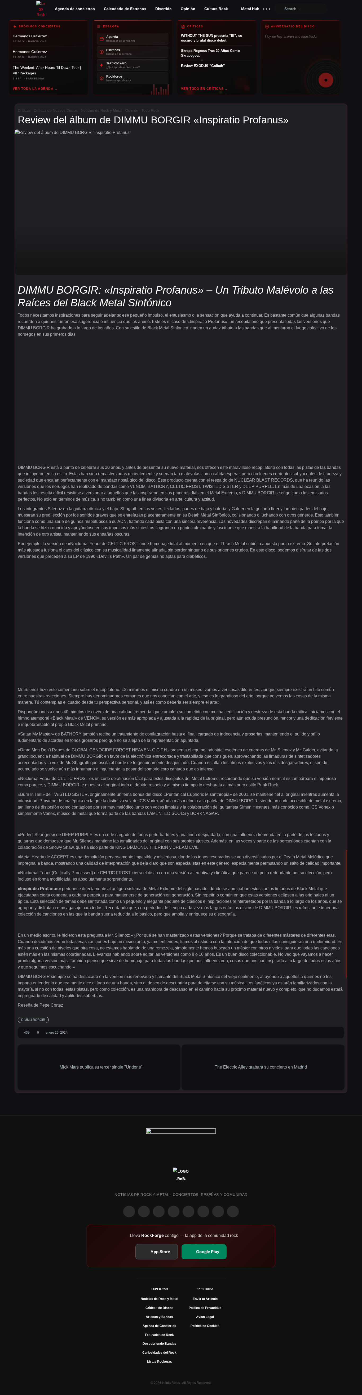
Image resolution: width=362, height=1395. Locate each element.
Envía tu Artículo (205, 1298)
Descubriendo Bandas (159, 1343)
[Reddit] (188, 1211)
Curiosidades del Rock (159, 1352)
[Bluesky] (218, 1211)
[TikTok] (173, 1211)
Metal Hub (249, 9)
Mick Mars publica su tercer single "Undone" (101, 1067)
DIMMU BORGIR (33, 1020)
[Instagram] (144, 1211)
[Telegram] (233, 1211)
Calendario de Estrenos (125, 9)
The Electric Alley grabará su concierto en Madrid (261, 1067)
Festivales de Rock (159, 1334)
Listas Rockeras (159, 1361)
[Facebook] (129, 1211)
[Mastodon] (203, 1211)
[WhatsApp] (159, 1211)
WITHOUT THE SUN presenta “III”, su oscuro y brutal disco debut (211, 38)
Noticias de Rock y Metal (101, 110)
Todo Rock (150, 110)
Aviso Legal (205, 1316)
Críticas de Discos (159, 1307)
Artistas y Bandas (159, 1316)
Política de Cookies (205, 1325)
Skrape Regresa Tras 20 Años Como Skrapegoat (210, 53)
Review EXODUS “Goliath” (203, 66)
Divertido (163, 9)
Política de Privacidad (205, 1307)
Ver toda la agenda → (35, 88)
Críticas (24, 110)
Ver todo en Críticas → (204, 88)
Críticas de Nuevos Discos (56, 110)
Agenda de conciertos (75, 9)
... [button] (266, 7)
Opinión (188, 9)
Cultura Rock (216, 9)
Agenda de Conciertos (159, 1325)
